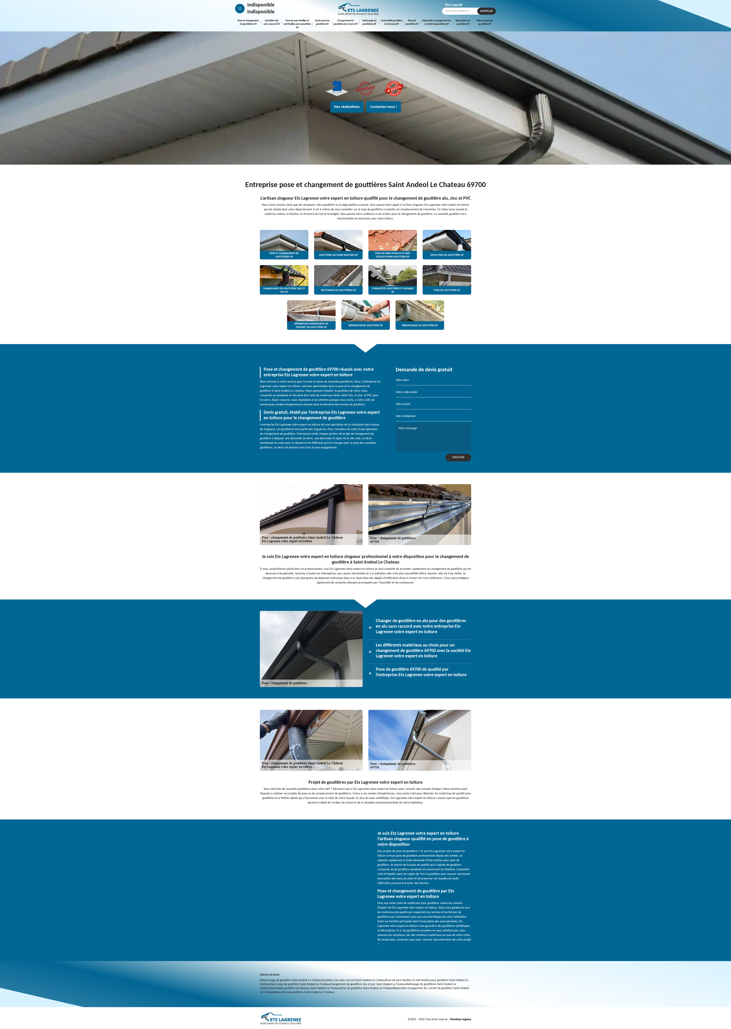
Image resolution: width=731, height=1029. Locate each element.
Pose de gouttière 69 (412, 22)
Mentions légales (460, 1019)
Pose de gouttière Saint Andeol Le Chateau (367, 988)
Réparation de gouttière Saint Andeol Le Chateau (304, 992)
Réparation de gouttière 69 (463, 22)
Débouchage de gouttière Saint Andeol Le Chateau (291, 980)
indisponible (261, 5)
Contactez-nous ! (383, 107)
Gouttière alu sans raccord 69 (271, 22)
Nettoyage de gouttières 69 (369, 22)
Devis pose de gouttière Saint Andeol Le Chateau (300, 984)
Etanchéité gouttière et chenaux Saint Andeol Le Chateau (305, 988)
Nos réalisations (347, 107)
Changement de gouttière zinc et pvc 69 (345, 22)
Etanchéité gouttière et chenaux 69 (391, 22)
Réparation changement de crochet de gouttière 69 (436, 22)
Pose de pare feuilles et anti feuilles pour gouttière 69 (297, 24)
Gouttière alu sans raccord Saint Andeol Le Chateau (354, 980)
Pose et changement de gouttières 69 (248, 22)
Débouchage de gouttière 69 (484, 22)
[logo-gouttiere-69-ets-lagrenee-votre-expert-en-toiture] (358, 8)
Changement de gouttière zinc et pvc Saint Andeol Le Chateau (368, 984)
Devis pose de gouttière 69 (322, 22)
